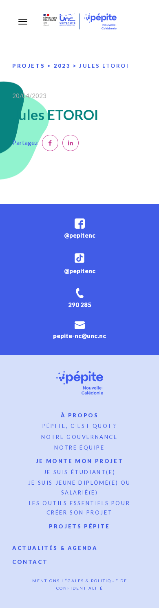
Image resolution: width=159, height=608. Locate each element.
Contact (30, 562)
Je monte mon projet (79, 461)
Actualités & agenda (54, 548)
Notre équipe (79, 447)
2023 (62, 65)
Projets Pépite (79, 526)
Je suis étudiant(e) (79, 472)
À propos (80, 415)
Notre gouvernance (79, 437)
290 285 (79, 304)
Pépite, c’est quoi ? (79, 426)
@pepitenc (79, 235)
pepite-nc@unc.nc (79, 335)
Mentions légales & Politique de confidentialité (79, 584)
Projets (28, 65)
